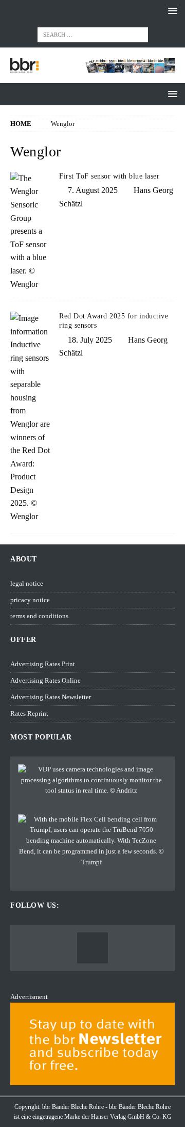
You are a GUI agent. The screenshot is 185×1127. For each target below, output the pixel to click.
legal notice (26, 583)
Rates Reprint (29, 713)
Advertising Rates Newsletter (50, 697)
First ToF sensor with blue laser (109, 176)
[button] (170, 11)
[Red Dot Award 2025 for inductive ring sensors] (30, 417)
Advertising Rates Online (45, 680)
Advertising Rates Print (42, 664)
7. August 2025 (93, 190)
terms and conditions (39, 616)
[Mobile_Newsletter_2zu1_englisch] (92, 1079)
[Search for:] (93, 33)
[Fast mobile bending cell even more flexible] (91, 841)
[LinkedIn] (92, 947)
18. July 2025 (90, 339)
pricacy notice (30, 600)
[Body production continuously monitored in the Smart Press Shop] (91, 780)
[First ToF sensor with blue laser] (30, 231)
